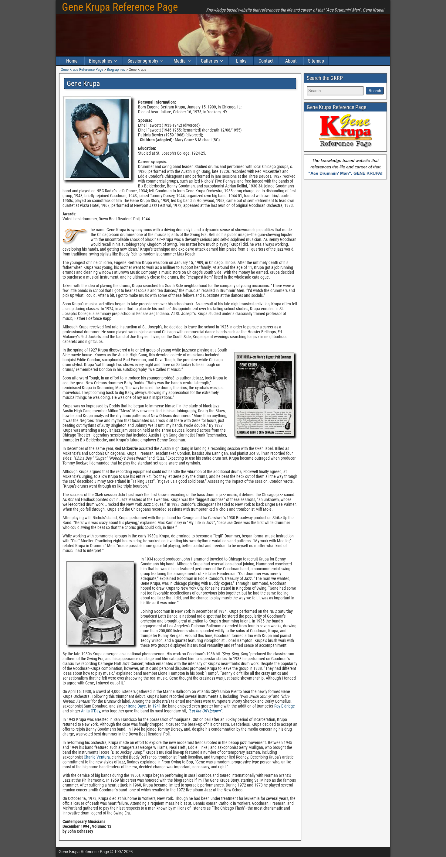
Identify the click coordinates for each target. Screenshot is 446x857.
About (291, 61)
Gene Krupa (83, 83)
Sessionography (142, 61)
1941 (156, 706)
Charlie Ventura (97, 757)
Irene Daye (137, 706)
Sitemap (316, 61)
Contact (266, 61)
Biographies (100, 61)
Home (72, 61)
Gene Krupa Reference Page (120, 7)
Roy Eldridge (284, 706)
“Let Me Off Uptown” (205, 710)
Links (241, 61)
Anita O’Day (90, 710)
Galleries (209, 61)
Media (180, 61)
